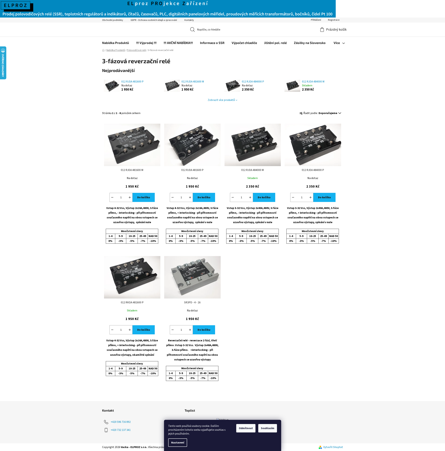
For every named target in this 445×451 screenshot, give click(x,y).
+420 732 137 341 (121, 430)
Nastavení (177, 443)
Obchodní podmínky (112, 20)
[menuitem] (116, 43)
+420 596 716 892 (121, 422)
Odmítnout (246, 428)
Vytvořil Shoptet (333, 447)
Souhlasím (267, 428)
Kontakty (189, 20)
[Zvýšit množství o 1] (129, 197)
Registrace (334, 20)
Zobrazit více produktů (221, 100)
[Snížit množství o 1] (112, 197)
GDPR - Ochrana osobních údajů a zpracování (154, 20)
